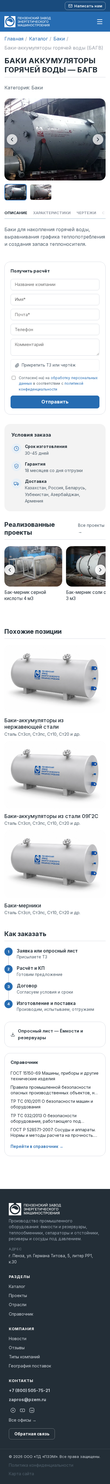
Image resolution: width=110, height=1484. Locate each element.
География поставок (30, 1365)
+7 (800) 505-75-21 (29, 1390)
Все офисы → (22, 1419)
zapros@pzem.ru (27, 1399)
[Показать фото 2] (41, 192)
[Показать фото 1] (15, 192)
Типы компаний (24, 1356)
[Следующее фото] (98, 139)
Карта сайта (21, 1473)
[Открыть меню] (100, 22)
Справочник (21, 1313)
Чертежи (86, 213)
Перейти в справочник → (37, 1146)
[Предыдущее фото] (12, 139)
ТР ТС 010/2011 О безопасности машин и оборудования (52, 1104)
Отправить (55, 402)
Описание (15, 213)
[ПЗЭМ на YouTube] (22, 1410)
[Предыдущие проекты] (9, 570)
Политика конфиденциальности (41, 1465)
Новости (17, 1338)
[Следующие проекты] (100, 570)
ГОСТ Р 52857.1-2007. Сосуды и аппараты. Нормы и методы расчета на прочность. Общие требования (53, 1132)
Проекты (18, 1295)
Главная (13, 39)
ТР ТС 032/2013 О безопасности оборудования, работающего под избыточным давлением (46, 1118)
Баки (59, 39)
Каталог (38, 39)
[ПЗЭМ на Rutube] (12, 1410)
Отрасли (17, 1304)
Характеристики (52, 213)
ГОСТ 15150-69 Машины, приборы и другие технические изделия (55, 1076)
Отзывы (17, 1347)
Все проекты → (91, 528)
